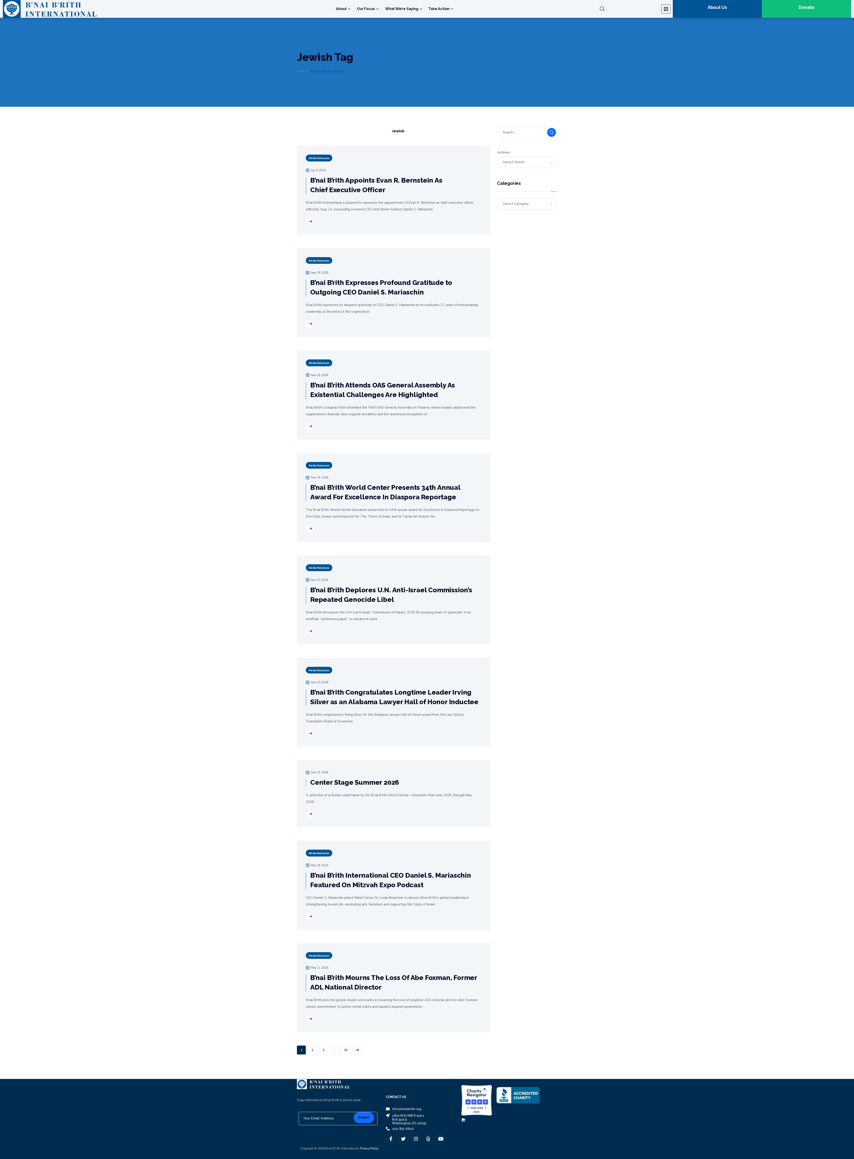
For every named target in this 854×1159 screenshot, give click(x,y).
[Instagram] (416, 1139)
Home (301, 71)
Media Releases (319, 158)
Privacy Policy (369, 1148)
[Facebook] (391, 1139)
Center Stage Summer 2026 (354, 782)
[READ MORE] (310, 221)
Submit (364, 1117)
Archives (503, 152)
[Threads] (428, 1139)
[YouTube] (441, 1139)
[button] (628, 8)
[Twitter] (403, 1139)
